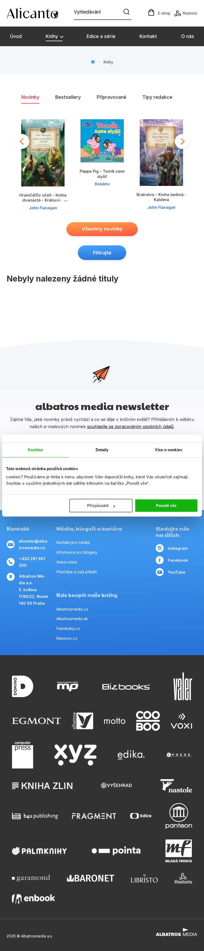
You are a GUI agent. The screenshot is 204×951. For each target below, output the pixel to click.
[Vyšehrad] (116, 786)
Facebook (178, 560)
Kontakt (148, 36)
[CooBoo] (148, 721)
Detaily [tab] (102, 449)
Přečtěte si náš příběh (76, 571)
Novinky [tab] (30, 97)
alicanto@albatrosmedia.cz (33, 545)
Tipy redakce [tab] (157, 97)
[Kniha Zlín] (42, 786)
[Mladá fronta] (178, 851)
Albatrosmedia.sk (72, 618)
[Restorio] (183, 878)
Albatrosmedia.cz (72, 609)
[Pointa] (116, 851)
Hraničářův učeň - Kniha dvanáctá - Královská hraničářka (42, 200)
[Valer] (182, 686)
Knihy (52, 36)
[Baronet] (91, 878)
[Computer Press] (23, 755)
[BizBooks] (126, 686)
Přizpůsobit (98, 505)
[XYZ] (75, 755)
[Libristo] (144, 878)
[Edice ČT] (141, 816)
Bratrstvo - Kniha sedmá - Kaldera (161, 197)
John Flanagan (43, 208)
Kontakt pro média (73, 542)
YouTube (176, 572)
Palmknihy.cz (68, 628)
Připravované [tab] (111, 97)
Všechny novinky (102, 229)
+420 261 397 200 (32, 562)
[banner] (37, 13)
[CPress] (178, 755)
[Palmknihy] (39, 851)
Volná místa (66, 562)
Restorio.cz (66, 638)
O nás (187, 36)
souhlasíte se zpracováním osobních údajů (130, 426)
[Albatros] (83, 721)
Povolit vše (166, 505)
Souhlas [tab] (35, 449)
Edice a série (101, 36)
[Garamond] (31, 878)
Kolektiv (102, 184)
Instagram (178, 548)
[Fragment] (94, 816)
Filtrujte (102, 253)
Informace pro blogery (76, 552)
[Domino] (23, 686)
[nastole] (176, 786)
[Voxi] (181, 721)
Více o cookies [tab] (168, 449)
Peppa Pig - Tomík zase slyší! (102, 174)
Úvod (16, 36)
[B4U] (35, 816)
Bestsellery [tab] (68, 97)
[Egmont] (36, 721)
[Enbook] (33, 899)
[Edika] (131, 755)
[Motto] (115, 721)
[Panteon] (178, 816)
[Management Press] (68, 686)
